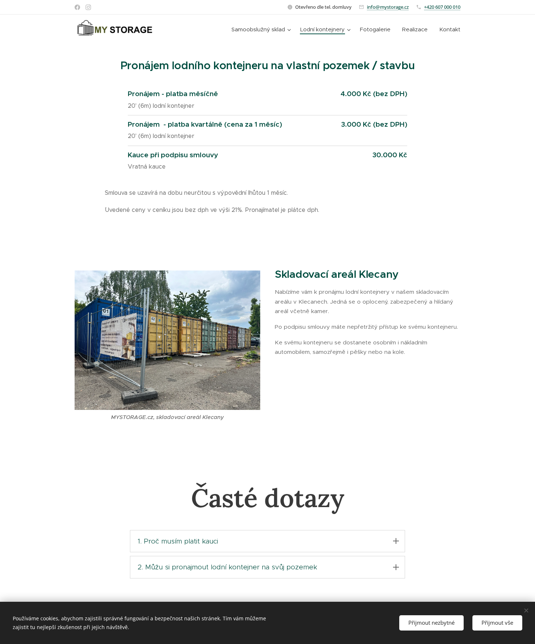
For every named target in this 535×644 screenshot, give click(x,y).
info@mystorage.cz (388, 7)
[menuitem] (262, 29)
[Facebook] (77, 7)
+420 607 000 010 (442, 7)
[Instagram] (88, 7)
